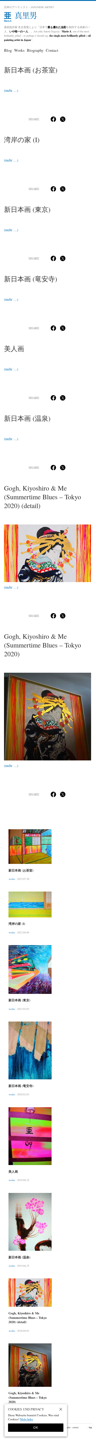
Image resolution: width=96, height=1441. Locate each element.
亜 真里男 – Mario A (48, 17)
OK (35, 1427)
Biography (35, 50)
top (89, 1427)
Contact (52, 50)
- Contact (75, 1427)
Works (19, 50)
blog (8, 50)
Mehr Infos (26, 1419)
